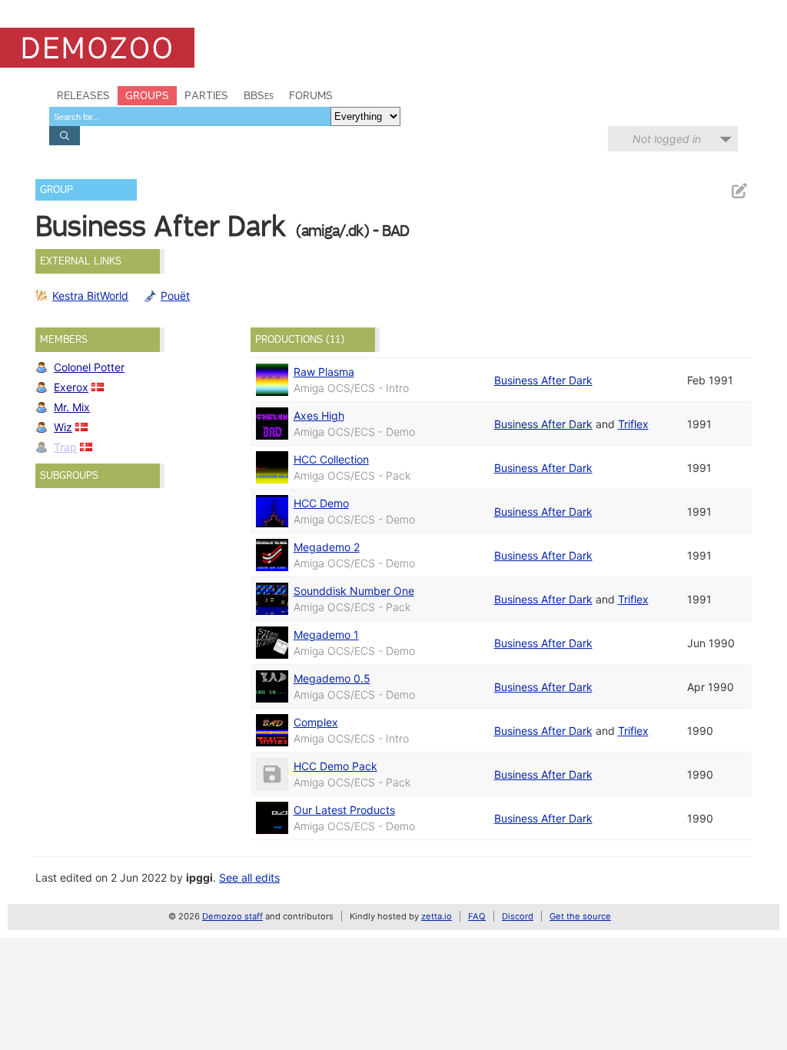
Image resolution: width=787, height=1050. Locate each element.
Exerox (71, 387)
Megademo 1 (326, 634)
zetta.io (436, 916)
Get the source (580, 916)
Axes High (319, 415)
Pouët (175, 295)
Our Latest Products (344, 809)
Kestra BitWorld (90, 295)
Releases (83, 95)
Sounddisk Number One (354, 590)
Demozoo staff (232, 916)
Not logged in (667, 138)
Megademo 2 (327, 546)
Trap (65, 447)
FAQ (477, 916)
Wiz (63, 427)
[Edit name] (739, 191)
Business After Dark (543, 380)
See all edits (249, 877)
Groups (147, 95)
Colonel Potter (89, 367)
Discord (517, 916)
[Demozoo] (97, 48)
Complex (316, 722)
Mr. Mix (72, 407)
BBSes (259, 95)
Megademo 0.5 (332, 678)
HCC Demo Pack (335, 766)
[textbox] (189, 116)
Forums (311, 95)
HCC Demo (321, 503)
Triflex (633, 423)
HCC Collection (331, 459)
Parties (206, 95)
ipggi (199, 877)
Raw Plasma (324, 371)
